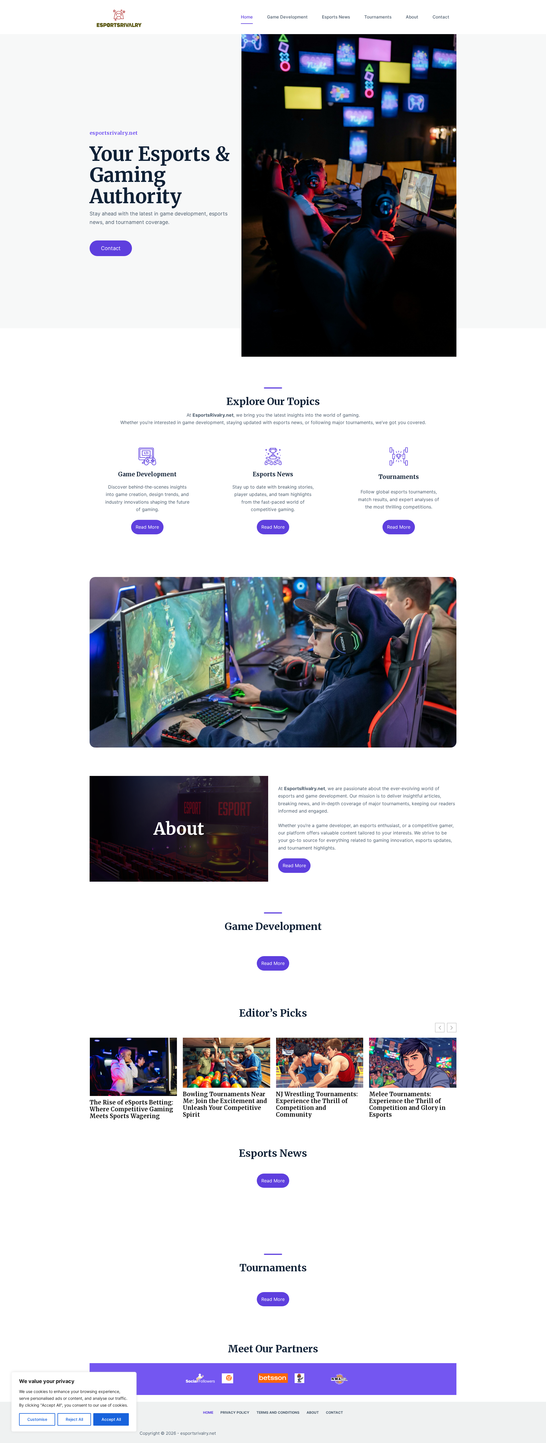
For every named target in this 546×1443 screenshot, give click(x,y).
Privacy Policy (234, 1412)
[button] (451, 1027)
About (412, 17)
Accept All (111, 1419)
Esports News (336, 17)
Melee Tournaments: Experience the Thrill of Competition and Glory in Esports (314, 1104)
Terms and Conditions (278, 1412)
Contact (441, 17)
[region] (73, 1402)
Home (247, 17)
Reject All (74, 1419)
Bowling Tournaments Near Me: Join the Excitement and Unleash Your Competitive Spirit (132, 1104)
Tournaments (378, 17)
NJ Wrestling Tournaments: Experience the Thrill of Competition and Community (224, 1104)
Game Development (287, 17)
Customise (37, 1419)
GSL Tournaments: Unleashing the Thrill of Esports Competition (405, 1101)
